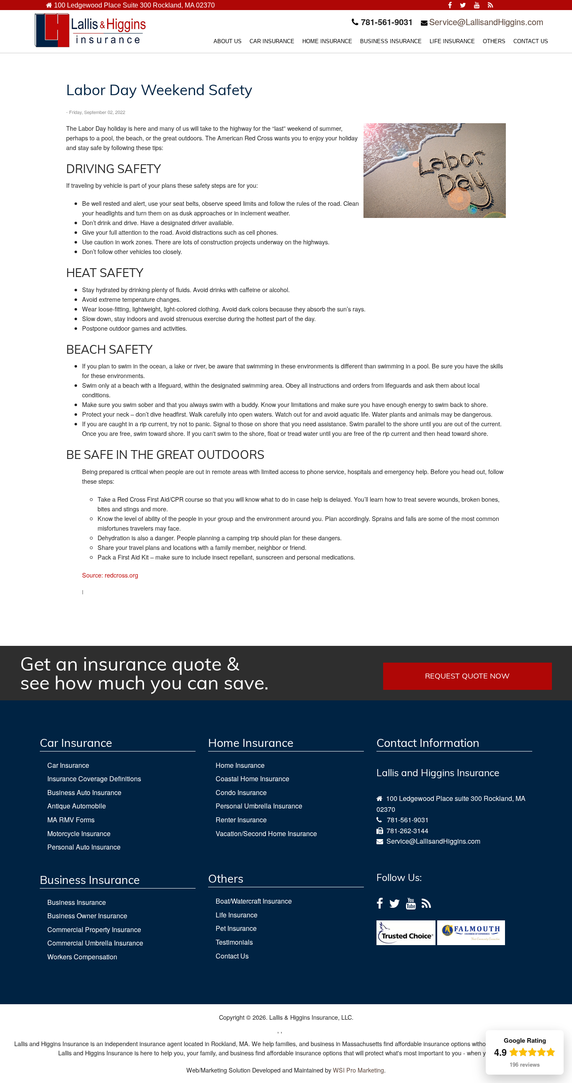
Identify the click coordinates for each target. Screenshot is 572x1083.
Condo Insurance (241, 792)
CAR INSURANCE (272, 41)
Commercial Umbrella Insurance (95, 943)
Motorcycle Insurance (79, 833)
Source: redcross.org (110, 574)
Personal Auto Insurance (84, 847)
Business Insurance (76, 902)
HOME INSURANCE (327, 41)
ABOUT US (228, 41)
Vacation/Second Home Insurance (266, 833)
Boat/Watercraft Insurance (254, 901)
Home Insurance (240, 765)
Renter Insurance (241, 819)
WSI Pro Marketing (358, 1069)
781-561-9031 (408, 819)
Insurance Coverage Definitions (94, 778)
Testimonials (234, 942)
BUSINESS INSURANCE (391, 41)
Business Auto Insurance (84, 792)
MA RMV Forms (71, 819)
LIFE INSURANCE (452, 41)
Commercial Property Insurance (94, 929)
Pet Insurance (236, 928)
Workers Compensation (82, 956)
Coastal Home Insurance (252, 778)
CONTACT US (530, 41)
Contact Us (232, 956)
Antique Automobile (76, 806)
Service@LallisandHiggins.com (486, 22)
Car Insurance (68, 765)
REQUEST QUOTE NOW (467, 676)
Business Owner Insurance (87, 915)
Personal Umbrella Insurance (259, 806)
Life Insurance (237, 915)
